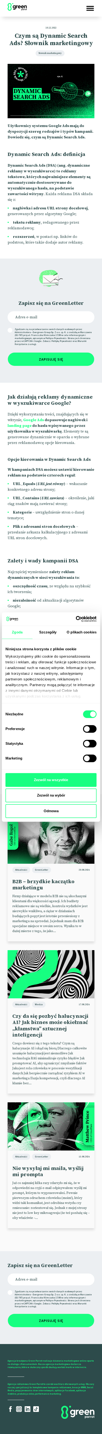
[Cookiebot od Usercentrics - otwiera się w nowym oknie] (76, 619)
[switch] (90, 729)
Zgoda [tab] (17, 632)
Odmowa (51, 811)
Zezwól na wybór (51, 795)
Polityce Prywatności (56, 338)
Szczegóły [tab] (47, 632)
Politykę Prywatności (61, 341)
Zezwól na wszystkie (51, 780)
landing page (20, 425)
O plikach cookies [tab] (82, 632)
